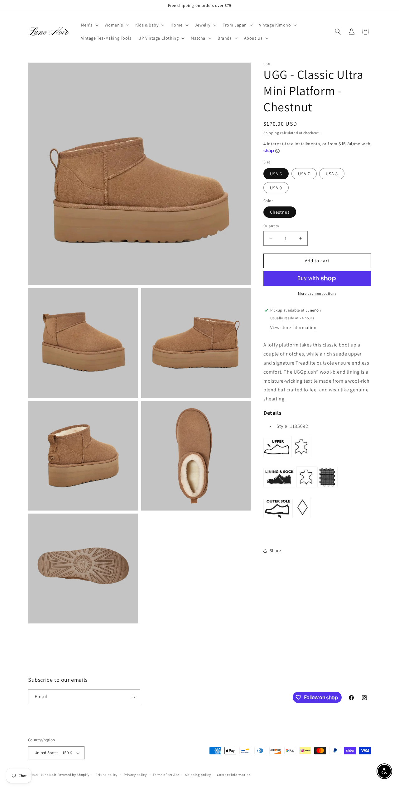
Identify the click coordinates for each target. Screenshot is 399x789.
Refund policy (106, 774)
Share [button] (275, 551)
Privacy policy (135, 774)
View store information (293, 328)
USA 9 (276, 188)
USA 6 (276, 174)
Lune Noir (48, 774)
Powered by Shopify (73, 774)
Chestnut (280, 212)
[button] (89, 24)
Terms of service (166, 774)
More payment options (317, 293)
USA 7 (304, 174)
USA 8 (332, 174)
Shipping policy (198, 774)
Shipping (271, 132)
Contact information (234, 774)
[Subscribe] (133, 697)
